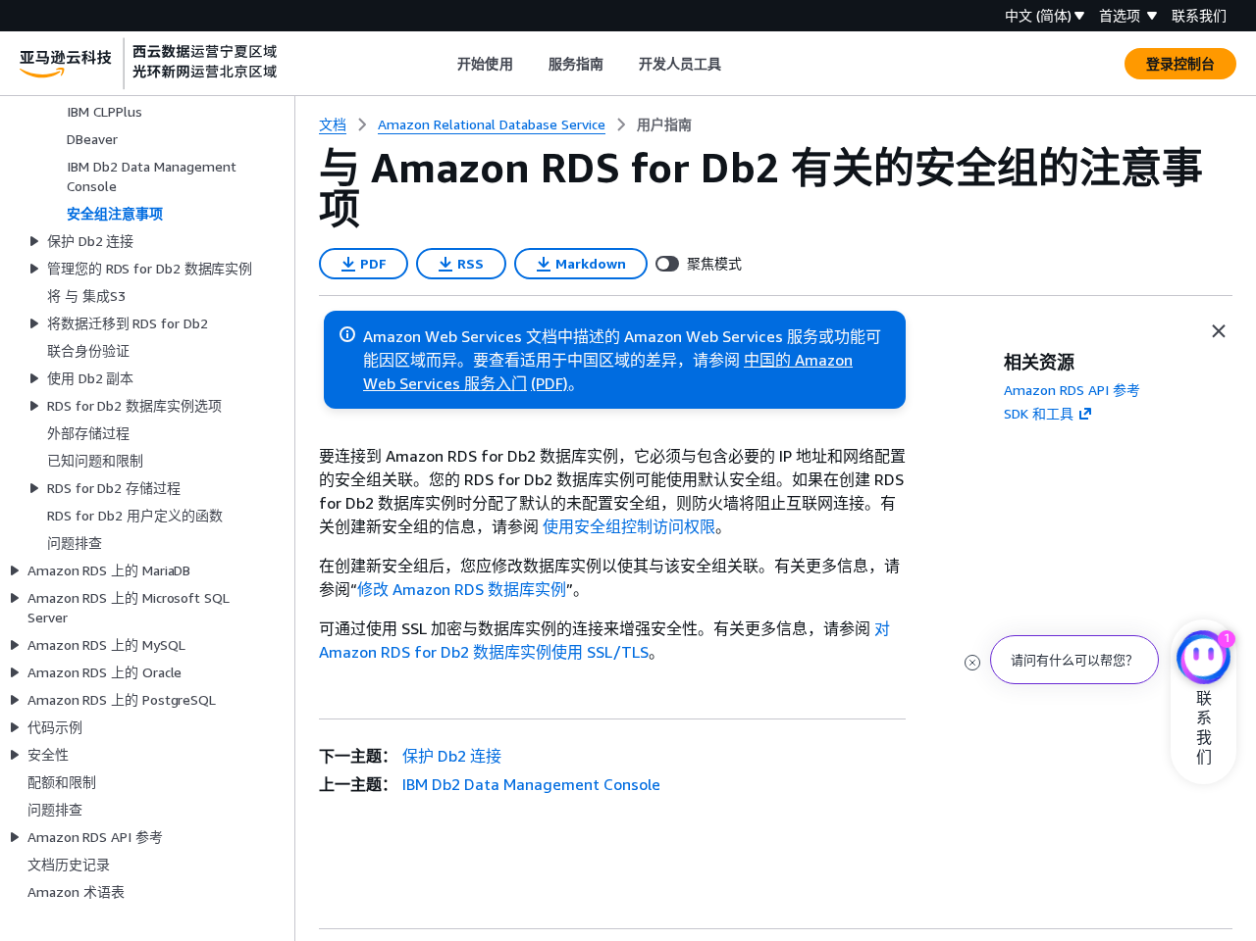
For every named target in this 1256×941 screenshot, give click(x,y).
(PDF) (549, 383)
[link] (664, 124)
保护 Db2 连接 (451, 756)
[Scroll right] (736, 63)
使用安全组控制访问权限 (629, 526)
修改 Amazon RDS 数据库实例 (461, 589)
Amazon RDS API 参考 (1072, 389)
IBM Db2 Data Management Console (531, 784)
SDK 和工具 (1038, 413)
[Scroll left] (443, 63)
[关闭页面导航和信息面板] (1218, 331)
